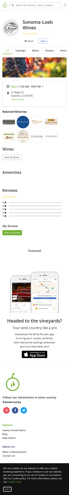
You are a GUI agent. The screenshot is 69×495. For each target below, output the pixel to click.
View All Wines (12, 157)
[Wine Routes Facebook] (15, 410)
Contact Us (8, 455)
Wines (35, 50)
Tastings (20, 50)
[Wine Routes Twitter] (24, 410)
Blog (4, 434)
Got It (7, 489)
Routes (50, 50)
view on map (17, 99)
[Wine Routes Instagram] (6, 410)
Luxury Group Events (14, 430)
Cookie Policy (14, 481)
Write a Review (12, 232)
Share (30, 41)
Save (43, 41)
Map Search (9, 437)
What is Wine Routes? (14, 451)
